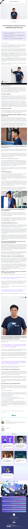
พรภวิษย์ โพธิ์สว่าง (16, 29)
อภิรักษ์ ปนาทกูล (3, 412)
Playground (14, 507)
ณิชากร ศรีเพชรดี (12, 29)
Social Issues (14, 509)
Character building (18, 444)
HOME (14, 520)
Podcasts (14, 511)
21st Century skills (14, 21)
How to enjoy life (5, 474)
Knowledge (14, 505)
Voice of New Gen (23, 444)
